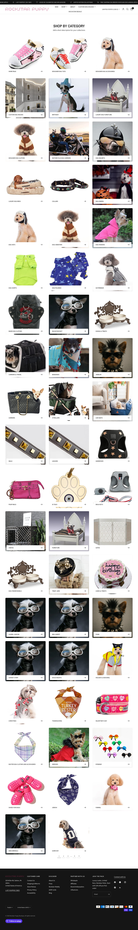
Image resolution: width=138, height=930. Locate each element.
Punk (97, 634)
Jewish (54, 807)
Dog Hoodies (100, 245)
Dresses (55, 764)
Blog (50, 893)
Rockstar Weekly (75, 12)
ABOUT (72, 7)
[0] (131, 9)
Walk (10, 461)
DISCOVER (52, 876)
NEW (56, 7)
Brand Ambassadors (77, 887)
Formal (98, 807)
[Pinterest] (116, 887)
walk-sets (99, 504)
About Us (52, 880)
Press (50, 884)
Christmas (12, 721)
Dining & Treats (101, 331)
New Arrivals (13, 851)
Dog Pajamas (56, 288)
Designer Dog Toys (59, 71)
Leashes (55, 461)
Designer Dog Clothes (17, 158)
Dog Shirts (13, 288)
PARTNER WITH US (78, 876)
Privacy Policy (32, 890)
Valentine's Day (101, 721)
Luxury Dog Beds (15, 201)
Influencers (74, 890)
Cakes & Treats (101, 591)
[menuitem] (56, 7)
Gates (98, 548)
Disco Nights (57, 678)
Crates (11, 548)
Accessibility (31, 893)
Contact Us (31, 880)
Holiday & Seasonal (103, 678)
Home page (12, 71)
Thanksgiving (57, 721)
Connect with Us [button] (120, 877)
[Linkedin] (121, 887)
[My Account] (123, 9)
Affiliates (73, 884)
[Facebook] (116, 882)
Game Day (55, 851)
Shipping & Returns (33, 884)
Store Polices (31, 887)
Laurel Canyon (14, 634)
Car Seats (99, 418)
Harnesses (99, 461)
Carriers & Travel (15, 375)
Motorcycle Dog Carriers (61, 158)
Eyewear (99, 764)
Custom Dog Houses (86, 7)
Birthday (55, 115)
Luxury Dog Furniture (104, 115)
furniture (56, 548)
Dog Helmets (100, 158)
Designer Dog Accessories (105, 71)
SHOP (63, 7)
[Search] (127, 9)
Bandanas (55, 375)
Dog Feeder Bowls (15, 591)
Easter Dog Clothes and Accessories (22, 764)
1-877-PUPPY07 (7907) (12, 890)
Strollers (56, 418)
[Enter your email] (109, 894)
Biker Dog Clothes (15, 331)
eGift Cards (52, 890)
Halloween (100, 201)
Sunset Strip (13, 678)
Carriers (12, 418)
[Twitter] (121, 882)
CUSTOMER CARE (33, 876)
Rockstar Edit (57, 331)
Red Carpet (56, 634)
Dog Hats (12, 245)
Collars (55, 201)
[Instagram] (126, 882)
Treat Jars (56, 591)
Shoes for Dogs (14, 807)
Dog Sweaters (57, 245)
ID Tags (54, 504)
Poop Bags (12, 504)
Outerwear (100, 288)
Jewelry (98, 375)
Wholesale (74, 880)
